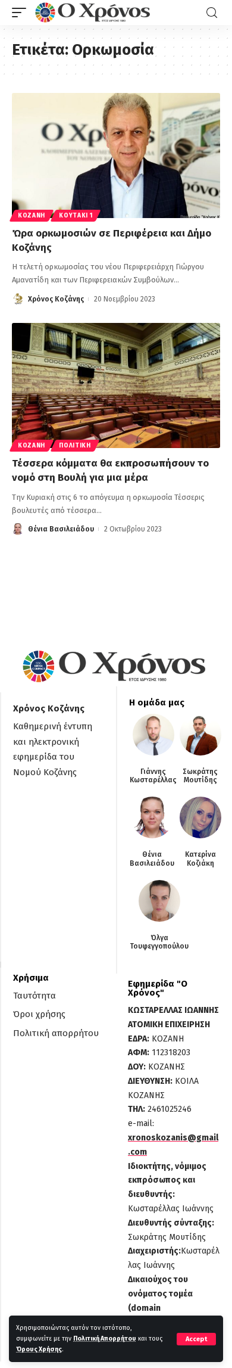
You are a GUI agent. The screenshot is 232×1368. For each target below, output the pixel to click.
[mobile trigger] (22, 12)
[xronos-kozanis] (94, 12)
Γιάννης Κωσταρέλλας (153, 775)
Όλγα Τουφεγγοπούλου (159, 942)
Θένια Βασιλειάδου (61, 529)
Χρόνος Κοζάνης (56, 299)
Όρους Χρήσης (39, 1349)
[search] (211, 13)
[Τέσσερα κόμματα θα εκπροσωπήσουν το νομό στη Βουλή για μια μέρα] (116, 385)
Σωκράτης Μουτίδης (200, 775)
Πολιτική (75, 445)
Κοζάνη (31, 215)
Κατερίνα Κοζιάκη (200, 858)
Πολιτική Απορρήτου (104, 1338)
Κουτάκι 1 (75, 215)
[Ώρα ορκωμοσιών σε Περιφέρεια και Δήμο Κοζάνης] (116, 155)
